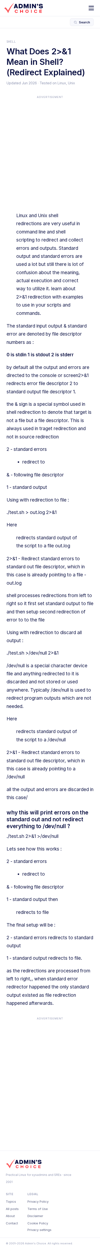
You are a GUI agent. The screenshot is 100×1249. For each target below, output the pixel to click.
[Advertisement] (50, 150)
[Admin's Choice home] (23, 8)
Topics (11, 1201)
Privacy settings (39, 1230)
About (10, 1216)
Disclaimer (35, 1216)
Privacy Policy (38, 1201)
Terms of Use (37, 1209)
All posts (12, 1209)
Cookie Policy (37, 1223)
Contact (12, 1223)
